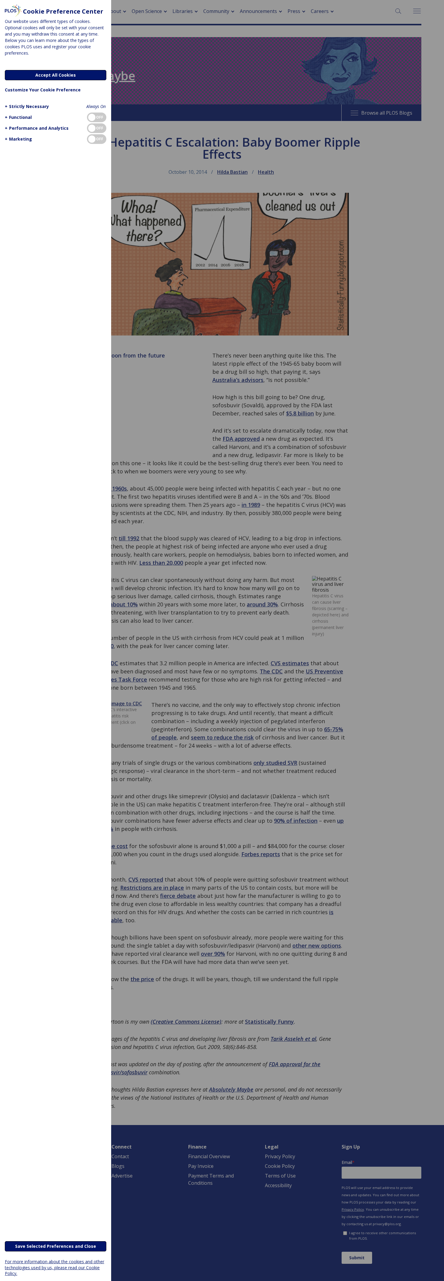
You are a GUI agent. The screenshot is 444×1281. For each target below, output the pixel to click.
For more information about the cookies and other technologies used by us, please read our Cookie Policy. (54, 1267)
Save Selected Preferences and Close (55, 1246)
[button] (27, 106)
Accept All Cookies (55, 75)
